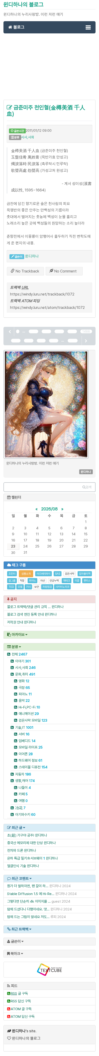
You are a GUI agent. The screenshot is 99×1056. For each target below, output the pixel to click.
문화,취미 (25, 674)
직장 (22, 580)
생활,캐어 (25, 780)
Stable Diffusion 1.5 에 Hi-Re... (30, 894)
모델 (20, 586)
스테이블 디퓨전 (33, 767)
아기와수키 (25, 814)
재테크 (66, 580)
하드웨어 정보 (30, 760)
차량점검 (47, 586)
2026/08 (49, 508)
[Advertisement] (49, 69)
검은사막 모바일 (33, 720)
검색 (89, 487)
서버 (24, 734)
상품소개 (26, 573)
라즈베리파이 (43, 573)
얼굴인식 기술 (16, 866)
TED (11, 586)
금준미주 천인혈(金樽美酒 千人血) (46, 110)
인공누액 (54, 580)
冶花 (20, 808)
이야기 (23, 661)
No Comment (65, 271)
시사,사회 (27, 137)
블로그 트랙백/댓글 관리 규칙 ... (29, 607)
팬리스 (87, 580)
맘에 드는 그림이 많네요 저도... (28, 917)
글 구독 (19, 993)
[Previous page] (10, 331)
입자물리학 (84, 573)
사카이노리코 (62, 586)
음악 (24, 700)
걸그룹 (12, 580)
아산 (42, 580)
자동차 (23, 774)
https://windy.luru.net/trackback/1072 (42, 294)
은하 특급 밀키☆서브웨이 (24, 858)
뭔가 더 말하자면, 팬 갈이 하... (27, 886)
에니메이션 (29, 713)
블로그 (18, 27)
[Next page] (86, 340)
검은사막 (69, 573)
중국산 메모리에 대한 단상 (25, 843)
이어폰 (26, 754)
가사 (28, 586)
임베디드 (27, 741)
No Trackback (27, 271)
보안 (36, 586)
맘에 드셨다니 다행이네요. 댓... (28, 909)
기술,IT (24, 727)
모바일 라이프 (31, 747)
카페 (23, 794)
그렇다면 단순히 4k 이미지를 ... (29, 901)
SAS (57, 573)
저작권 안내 (15, 622)
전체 (19, 654)
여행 (23, 801)
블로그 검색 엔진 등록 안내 (25, 614)
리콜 (77, 580)
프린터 (12, 573)
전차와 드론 (15, 850)
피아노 (32, 580)
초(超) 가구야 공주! (20, 835)
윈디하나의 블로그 (23, 4)
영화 (24, 681)
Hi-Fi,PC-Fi (29, 707)
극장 (24, 687)
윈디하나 (32, 256)
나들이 (25, 787)
